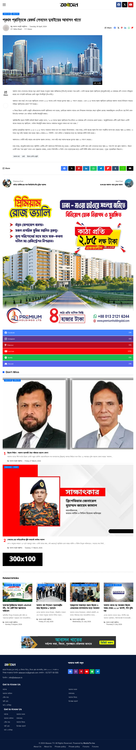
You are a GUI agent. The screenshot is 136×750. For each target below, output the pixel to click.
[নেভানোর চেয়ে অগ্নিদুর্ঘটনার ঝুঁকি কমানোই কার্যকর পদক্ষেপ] (68, 500)
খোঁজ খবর (6, 697)
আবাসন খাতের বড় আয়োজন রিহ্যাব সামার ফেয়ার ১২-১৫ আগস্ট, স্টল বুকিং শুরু (118, 608)
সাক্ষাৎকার (71, 693)
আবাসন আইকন (7, 693)
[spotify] (92, 671)
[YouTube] (86, 671)
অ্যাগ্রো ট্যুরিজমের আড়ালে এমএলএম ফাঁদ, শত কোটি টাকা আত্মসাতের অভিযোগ (17, 608)
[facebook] (70, 671)
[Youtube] (130, 4)
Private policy (60, 746)
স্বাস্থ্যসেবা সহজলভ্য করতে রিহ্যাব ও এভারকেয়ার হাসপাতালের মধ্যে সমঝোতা (84, 606)
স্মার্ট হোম (5, 701)
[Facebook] (118, 4)
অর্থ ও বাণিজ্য (7, 705)
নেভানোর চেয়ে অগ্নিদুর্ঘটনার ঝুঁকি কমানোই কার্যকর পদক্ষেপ (25, 539)
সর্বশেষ (5, 689)
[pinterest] (81, 671)
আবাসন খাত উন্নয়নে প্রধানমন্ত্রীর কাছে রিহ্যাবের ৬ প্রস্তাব (49, 606)
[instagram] (75, 671)
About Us (37, 746)
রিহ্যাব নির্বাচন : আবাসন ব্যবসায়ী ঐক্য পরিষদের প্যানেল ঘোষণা (27, 453)
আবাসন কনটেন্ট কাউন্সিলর (20, 26)
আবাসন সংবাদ (73, 689)
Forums (86, 746)
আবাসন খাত (17, 156)
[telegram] (97, 671)
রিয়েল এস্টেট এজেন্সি (32, 156)
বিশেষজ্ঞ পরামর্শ (73, 701)
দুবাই (23, 156)
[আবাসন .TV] (68, 4)
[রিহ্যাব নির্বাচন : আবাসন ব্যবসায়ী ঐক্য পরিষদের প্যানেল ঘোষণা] (68, 414)
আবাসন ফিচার (73, 697)
